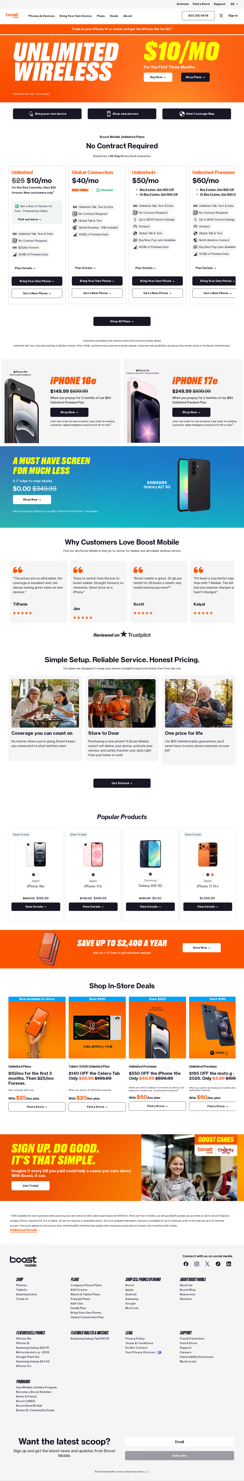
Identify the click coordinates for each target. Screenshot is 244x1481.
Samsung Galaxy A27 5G (33, 1361)
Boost (129, 1285)
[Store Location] (37, 1029)
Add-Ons (77, 1303)
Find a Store (201, 4)
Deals (114, 16)
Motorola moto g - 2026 (32, 1352)
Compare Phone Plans (86, 1285)
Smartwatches (26, 1294)
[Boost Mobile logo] (12, 15)
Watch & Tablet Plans (85, 1294)
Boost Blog (187, 1290)
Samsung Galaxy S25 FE (32, 1347)
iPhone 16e (23, 1338)
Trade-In (22, 1299)
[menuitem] (41, 16)
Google (130, 1303)
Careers (185, 1352)
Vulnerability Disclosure (197, 1357)
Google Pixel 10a (27, 1357)
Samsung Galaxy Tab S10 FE (90, 1338)
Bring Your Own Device (76, 16)
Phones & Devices (41, 16)
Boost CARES (25, 1401)
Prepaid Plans (80, 1299)
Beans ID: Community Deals (35, 1410)
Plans (101, 16)
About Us (186, 1285)
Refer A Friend (26, 1396)
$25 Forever (79, 1290)
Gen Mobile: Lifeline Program (36, 1387)
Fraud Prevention (192, 1338)
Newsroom (187, 1294)
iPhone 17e (23, 1366)
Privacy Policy (135, 1338)
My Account (188, 1361)
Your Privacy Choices (140, 1352)
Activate (183, 4)
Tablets (21, 1290)
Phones (21, 1285)
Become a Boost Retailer (33, 1392)
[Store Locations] (97, 1029)
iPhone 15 (22, 1343)
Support (220, 4)
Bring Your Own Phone (86, 1312)
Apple (129, 1290)
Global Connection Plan (87, 1317)
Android (130, 1294)
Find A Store (188, 1343)
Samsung (131, 1299)
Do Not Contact (136, 1347)
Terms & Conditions (139, 1343)
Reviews (186, 1299)
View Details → (35, 906)
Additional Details (23, 1230)
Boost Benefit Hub (29, 1405)
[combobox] (234, 4)
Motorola (131, 1308)
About (127, 16)
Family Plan (78, 1308)
